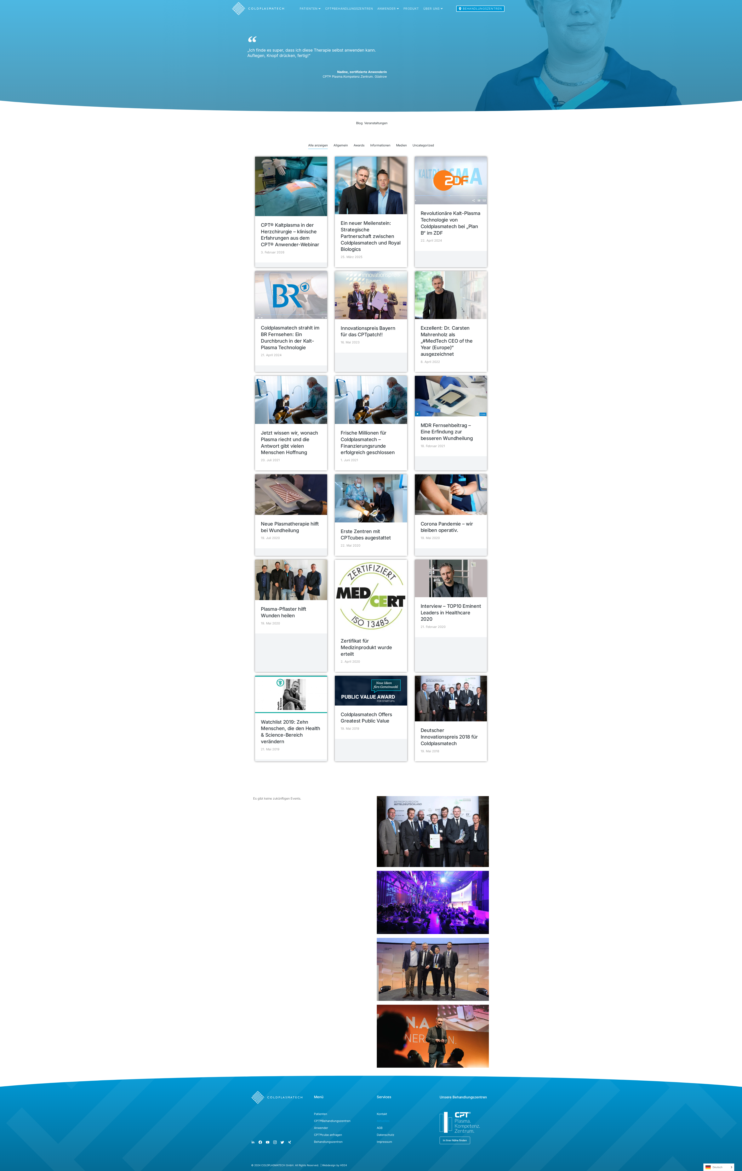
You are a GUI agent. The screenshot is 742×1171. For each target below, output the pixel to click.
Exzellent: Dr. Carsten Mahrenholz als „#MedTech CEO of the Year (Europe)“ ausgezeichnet (447, 341)
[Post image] (291, 186)
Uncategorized (423, 145)
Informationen (380, 145)
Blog (359, 123)
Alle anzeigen (318, 145)
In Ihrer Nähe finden (455, 1140)
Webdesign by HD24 (334, 1165)
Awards (359, 145)
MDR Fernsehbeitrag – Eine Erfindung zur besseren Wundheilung (447, 431)
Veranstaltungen (375, 123)
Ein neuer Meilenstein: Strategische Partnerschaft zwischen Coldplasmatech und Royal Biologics (370, 236)
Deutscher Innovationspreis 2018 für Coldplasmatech (449, 736)
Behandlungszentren (482, 8)
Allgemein (341, 145)
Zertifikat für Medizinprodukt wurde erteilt (366, 647)
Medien (401, 145)
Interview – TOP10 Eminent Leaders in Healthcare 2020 (451, 612)
